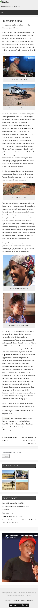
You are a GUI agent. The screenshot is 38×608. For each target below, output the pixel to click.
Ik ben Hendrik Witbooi (19, 424)
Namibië (5, 3)
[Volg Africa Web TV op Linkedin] (23, 605)
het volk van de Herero (13, 421)
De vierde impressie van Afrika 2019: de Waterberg (29, 440)
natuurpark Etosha (14, 427)
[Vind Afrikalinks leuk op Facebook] (19, 605)
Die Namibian (17, 355)
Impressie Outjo (7, 513)
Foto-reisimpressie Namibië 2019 (13, 503)
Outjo (22, 427)
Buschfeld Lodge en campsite (20, 418)
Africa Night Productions (24, 600)
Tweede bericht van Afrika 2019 (9, 439)
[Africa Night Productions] (27, 605)
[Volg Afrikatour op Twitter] (15, 605)
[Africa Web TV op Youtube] (11, 605)
